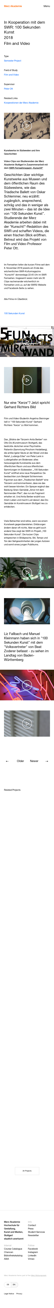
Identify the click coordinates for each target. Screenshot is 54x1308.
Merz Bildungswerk (38, 1275)
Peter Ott (8, 89)
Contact (32, 1225)
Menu (47, 6)
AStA (6, 1259)
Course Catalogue (13, 1249)
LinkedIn (32, 1256)
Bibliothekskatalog (13, 1256)
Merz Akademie (13, 6)
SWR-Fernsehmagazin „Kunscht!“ (26, 168)
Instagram (33, 1252)
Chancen (8, 1252)
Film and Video (11, 75)
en (14, 1285)
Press (31, 1229)
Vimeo (31, 1259)
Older (20, 761)
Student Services (36, 1232)
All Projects (27, 1171)
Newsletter (33, 1235)
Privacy (19, 1294)
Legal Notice (9, 1294)
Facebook (33, 1249)
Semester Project (12, 61)
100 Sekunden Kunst (14, 314)
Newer (34, 761)
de (8, 1285)
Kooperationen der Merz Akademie (21, 103)
